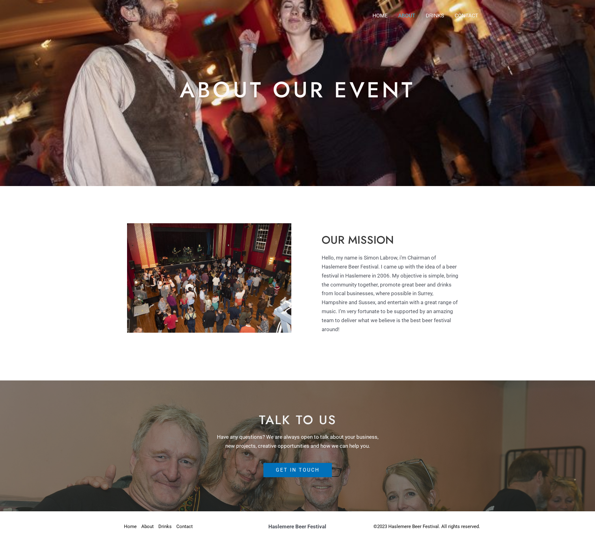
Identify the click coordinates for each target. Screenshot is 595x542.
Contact (466, 15)
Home (380, 15)
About (406, 15)
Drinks (435, 15)
